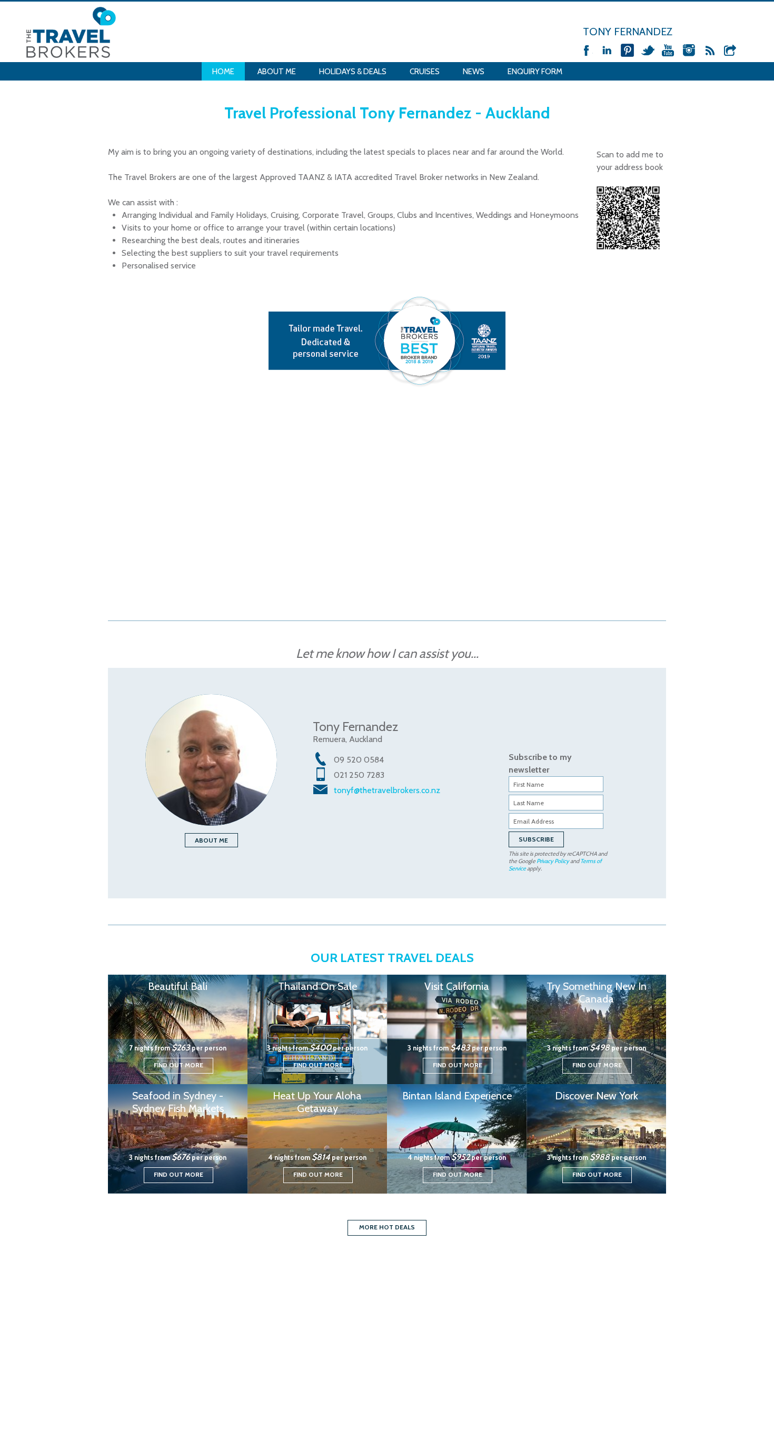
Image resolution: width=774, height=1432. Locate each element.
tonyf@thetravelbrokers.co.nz (387, 790)
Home (223, 71)
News (473, 71)
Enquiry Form (535, 71)
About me (211, 840)
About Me (276, 71)
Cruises (425, 71)
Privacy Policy (553, 861)
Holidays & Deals (352, 71)
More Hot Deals (387, 1227)
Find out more (178, 1065)
